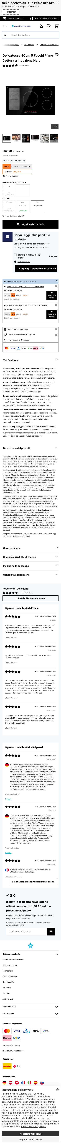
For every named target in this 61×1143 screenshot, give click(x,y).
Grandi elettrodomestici (10, 45)
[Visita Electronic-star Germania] (4, 1083)
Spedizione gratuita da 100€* (46, 18)
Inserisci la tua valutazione (31, 598)
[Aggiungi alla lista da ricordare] (56, 54)
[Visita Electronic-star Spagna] (36, 1083)
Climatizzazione (10, 976)
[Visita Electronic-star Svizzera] (17, 1083)
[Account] (41, 26)
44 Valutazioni (24, 65)
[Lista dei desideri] (49, 26)
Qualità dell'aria (9, 982)
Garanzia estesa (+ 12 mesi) (29, 256)
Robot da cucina (10, 965)
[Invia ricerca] (5, 35)
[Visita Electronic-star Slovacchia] (42, 1083)
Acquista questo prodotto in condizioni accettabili (27, 305)
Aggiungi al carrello (33, 224)
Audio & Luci (8, 999)
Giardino (6, 993)
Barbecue (7, 987)
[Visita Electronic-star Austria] (11, 1083)
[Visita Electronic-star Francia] (23, 1083)
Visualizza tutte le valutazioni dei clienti (33, 882)
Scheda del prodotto (10, 155)
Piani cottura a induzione (49, 45)
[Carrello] (56, 26)
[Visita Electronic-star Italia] (29, 1083)
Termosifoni (8, 971)
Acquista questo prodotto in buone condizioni (25, 286)
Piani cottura (29, 45)
